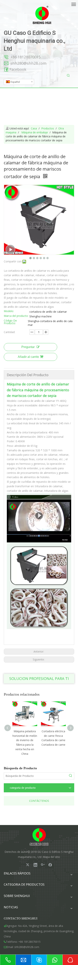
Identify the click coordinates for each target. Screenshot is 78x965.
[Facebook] (50, 865)
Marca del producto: (16, 316)
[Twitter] (28, 865)
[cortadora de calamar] (39, 495)
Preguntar (28, 347)
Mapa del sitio (51, 857)
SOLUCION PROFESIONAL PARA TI (39, 678)
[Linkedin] (35, 865)
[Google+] (43, 865)
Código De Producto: (10, 322)
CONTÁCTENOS (39, 801)
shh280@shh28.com (28, 63)
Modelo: (9, 311)
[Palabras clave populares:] (68, 76)
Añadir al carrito (28, 356)
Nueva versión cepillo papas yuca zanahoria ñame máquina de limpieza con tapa (54, 740)
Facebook (17, 69)
